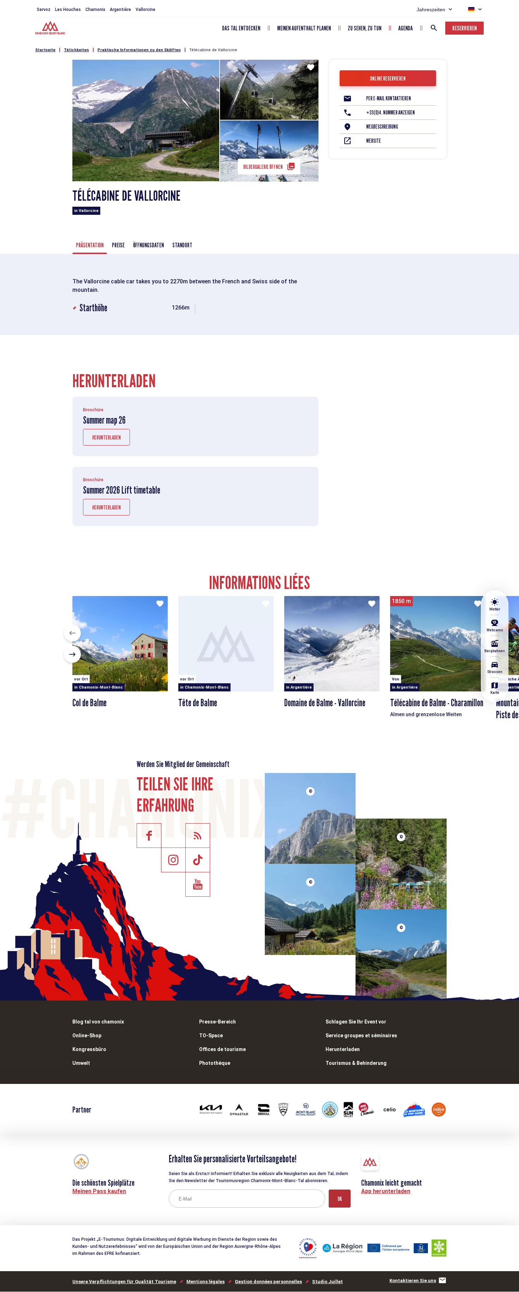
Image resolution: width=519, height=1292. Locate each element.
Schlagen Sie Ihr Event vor (356, 1022)
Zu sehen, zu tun (364, 28)
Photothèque (214, 1063)
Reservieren (464, 28)
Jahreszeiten (431, 9)
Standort (182, 245)
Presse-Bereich (217, 1022)
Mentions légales (205, 1281)
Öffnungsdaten (148, 245)
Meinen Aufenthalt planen (304, 28)
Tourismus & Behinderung (356, 1063)
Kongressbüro (89, 1049)
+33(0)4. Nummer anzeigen (390, 112)
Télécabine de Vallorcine (213, 50)
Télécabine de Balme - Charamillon (436, 703)
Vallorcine (145, 9)
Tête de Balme (197, 703)
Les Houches (68, 9)
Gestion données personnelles (268, 1281)
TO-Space (211, 1035)
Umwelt (81, 1063)
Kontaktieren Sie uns (412, 1280)
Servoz (43, 9)
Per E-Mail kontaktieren (388, 98)
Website (373, 140)
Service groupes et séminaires (361, 1035)
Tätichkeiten (76, 50)
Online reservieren (388, 78)
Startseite (45, 50)
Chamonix (95, 9)
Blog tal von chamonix (98, 1022)
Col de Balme (89, 703)
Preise (118, 245)
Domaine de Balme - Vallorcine (324, 703)
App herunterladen (385, 1191)
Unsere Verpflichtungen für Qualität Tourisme (124, 1281)
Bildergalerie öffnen (263, 167)
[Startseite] (51, 28)
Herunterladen (106, 437)
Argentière (120, 9)
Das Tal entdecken (241, 28)
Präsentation (89, 245)
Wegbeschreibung (382, 126)
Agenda (405, 28)
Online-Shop (86, 1035)
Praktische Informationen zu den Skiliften (139, 50)
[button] (72, 633)
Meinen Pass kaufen (99, 1191)
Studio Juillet (327, 1281)
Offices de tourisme (222, 1049)
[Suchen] (434, 28)
